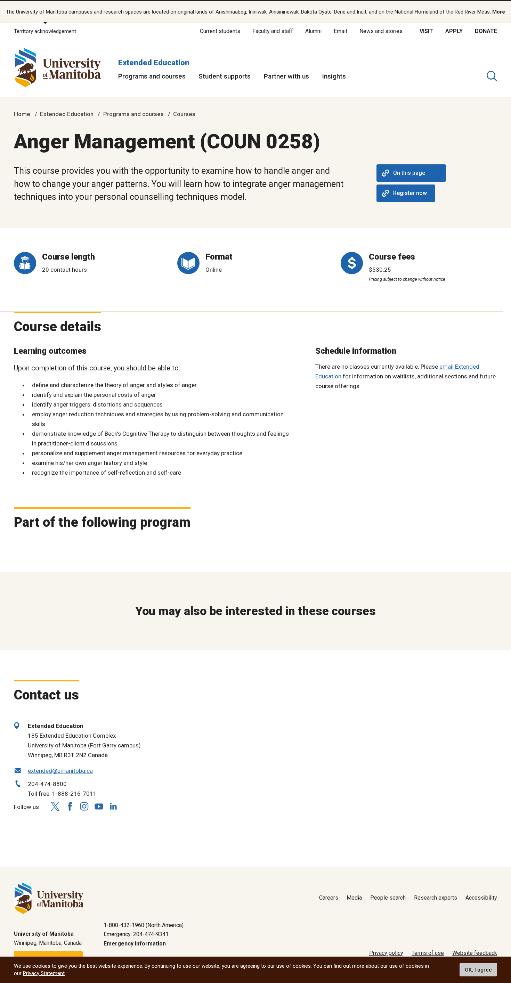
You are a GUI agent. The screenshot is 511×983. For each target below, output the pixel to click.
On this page (409, 173)
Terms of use (428, 953)
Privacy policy (386, 953)
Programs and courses (152, 76)
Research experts (435, 897)
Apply (454, 31)
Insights (334, 76)
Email (340, 31)
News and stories (381, 31)
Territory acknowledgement (45, 31)
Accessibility (481, 897)
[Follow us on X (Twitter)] (55, 806)
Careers (328, 897)
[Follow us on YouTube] (99, 805)
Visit (426, 31)
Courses (184, 113)
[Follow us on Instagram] (84, 806)
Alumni (313, 31)
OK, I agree (478, 970)
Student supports (224, 76)
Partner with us (286, 76)
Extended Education (153, 62)
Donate (486, 31)
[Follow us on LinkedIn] (113, 805)
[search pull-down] (492, 76)
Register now (410, 193)
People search (388, 897)
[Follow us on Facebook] (69, 806)
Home (22, 113)
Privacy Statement (44, 973)
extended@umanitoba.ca (60, 770)
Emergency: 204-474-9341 (136, 934)
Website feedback (474, 953)
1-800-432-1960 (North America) (144, 925)
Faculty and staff (272, 31)
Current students (220, 31)
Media (354, 897)
